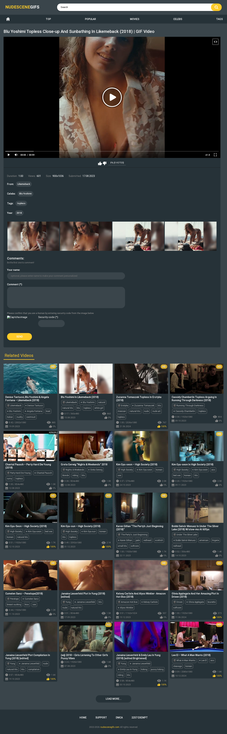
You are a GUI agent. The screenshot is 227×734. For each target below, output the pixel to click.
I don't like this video (104, 163)
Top (48, 19)
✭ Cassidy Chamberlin (184, 411)
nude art (156, 411)
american (203, 540)
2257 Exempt (140, 717)
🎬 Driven (177, 602)
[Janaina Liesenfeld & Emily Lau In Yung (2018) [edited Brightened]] (141, 637)
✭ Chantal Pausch (43, 473)
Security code (46, 317)
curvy (9, 478)
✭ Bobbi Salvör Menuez (184, 540)
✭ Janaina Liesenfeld (84, 602)
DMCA (119, 717)
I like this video (100, 163)
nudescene (22, 7)
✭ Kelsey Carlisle (149, 602)
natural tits (67, 408)
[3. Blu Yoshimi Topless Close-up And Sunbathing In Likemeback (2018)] (138, 236)
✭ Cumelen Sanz (30, 599)
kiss (27, 604)
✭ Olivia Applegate (195, 602)
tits (78, 408)
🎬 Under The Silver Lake (185, 534)
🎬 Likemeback (14, 405)
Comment (12, 284)
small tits (122, 546)
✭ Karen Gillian (125, 540)
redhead (147, 540)
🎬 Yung (66, 602)
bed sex (177, 475)
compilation (34, 669)
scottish (159, 540)
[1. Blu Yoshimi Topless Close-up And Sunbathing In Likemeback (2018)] (33, 236)
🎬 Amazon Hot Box (127, 602)
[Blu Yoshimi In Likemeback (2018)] (86, 379)
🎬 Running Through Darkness (188, 405)
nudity (20, 417)
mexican (122, 411)
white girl (99, 408)
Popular (90, 19)
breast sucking (14, 604)
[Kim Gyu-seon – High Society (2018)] (141, 446)
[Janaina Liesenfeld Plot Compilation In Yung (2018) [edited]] (30, 637)
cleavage (177, 666)
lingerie (215, 540)
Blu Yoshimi (25, 193)
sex (119, 475)
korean (159, 470)
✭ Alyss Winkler (125, 607)
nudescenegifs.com (109, 727)
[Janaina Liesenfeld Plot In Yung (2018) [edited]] (86, 575)
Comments (15, 258)
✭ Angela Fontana (33, 411)
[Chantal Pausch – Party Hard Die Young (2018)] (30, 446)
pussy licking (157, 669)
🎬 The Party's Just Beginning (132, 534)
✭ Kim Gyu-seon (144, 470)
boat (48, 411)
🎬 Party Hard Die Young (19, 473)
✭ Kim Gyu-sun (88, 531)
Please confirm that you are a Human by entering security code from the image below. (50, 313)
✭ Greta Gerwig (95, 470)
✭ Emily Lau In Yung (127, 669)
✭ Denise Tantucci (34, 405)
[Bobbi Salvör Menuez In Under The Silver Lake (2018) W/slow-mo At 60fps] (197, 508)
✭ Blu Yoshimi (14, 411)
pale (138, 540)
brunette (211, 602)
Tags (219, 19)
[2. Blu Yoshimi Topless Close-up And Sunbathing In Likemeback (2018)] (86, 236)
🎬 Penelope (13, 599)
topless (21, 203)
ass (213, 470)
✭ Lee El (203, 660)
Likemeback (24, 184)
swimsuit (30, 417)
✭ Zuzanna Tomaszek (143, 405)
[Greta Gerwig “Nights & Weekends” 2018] (86, 446)
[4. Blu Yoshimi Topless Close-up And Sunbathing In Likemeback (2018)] (190, 236)
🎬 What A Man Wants (184, 660)
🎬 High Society (125, 470)
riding (75, 475)
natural (101, 402)
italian (10, 417)
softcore (135, 546)
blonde (65, 475)
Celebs (177, 19)
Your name (13, 269)
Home (8, 19)
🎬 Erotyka (123, 405)
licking (144, 669)
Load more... (113, 698)
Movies (134, 19)
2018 (19, 213)
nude (146, 411)
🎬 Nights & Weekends (73, 470)
